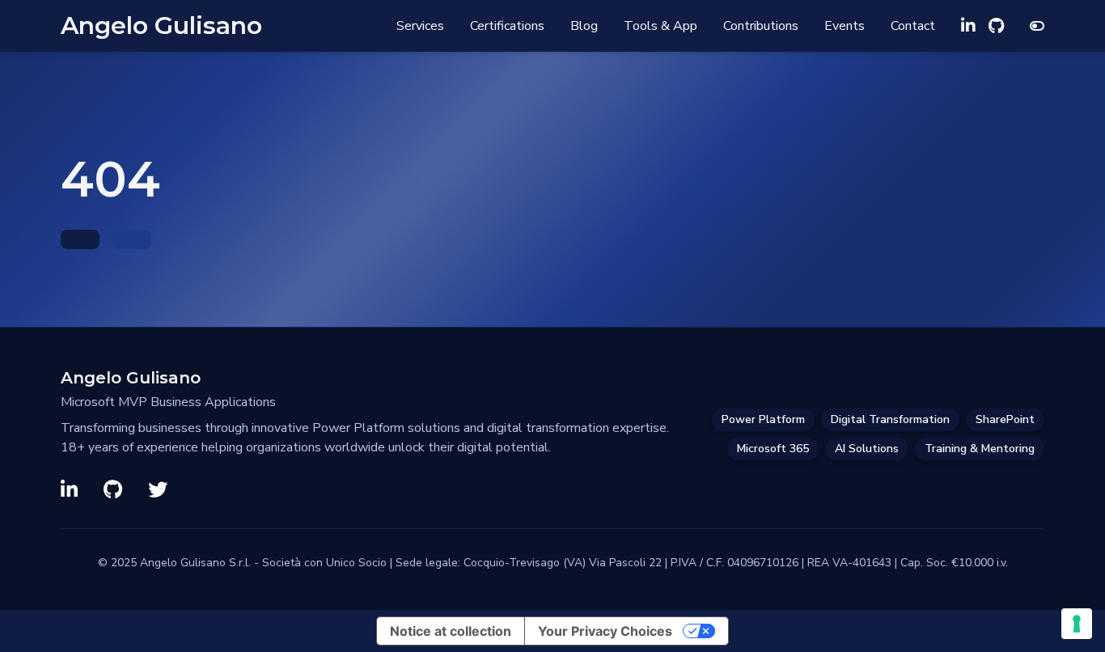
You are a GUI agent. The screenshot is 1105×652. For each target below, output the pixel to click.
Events (844, 26)
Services (420, 26)
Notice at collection (450, 631)
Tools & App (660, 26)
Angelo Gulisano (161, 25)
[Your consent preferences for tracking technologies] (1076, 623)
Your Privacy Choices (605, 631)
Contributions (760, 26)
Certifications (507, 26)
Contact (913, 26)
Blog (584, 26)
